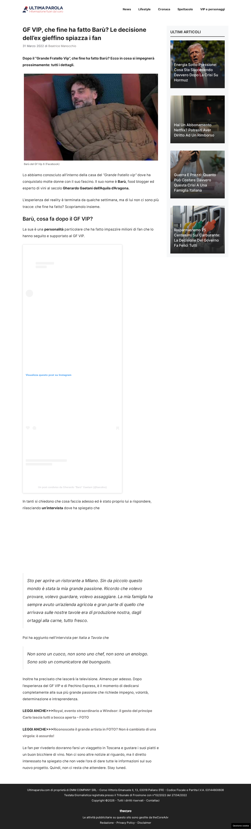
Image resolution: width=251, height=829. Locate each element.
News (127, 9)
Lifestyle (144, 9)
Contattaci (152, 800)
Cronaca (164, 9)
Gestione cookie (241, 825)
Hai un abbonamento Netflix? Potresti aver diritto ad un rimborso (194, 130)
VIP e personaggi (212, 9)
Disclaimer (144, 822)
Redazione (107, 822)
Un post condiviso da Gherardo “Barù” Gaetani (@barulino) (72, 487)
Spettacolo (185, 9)
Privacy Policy (125, 822)
